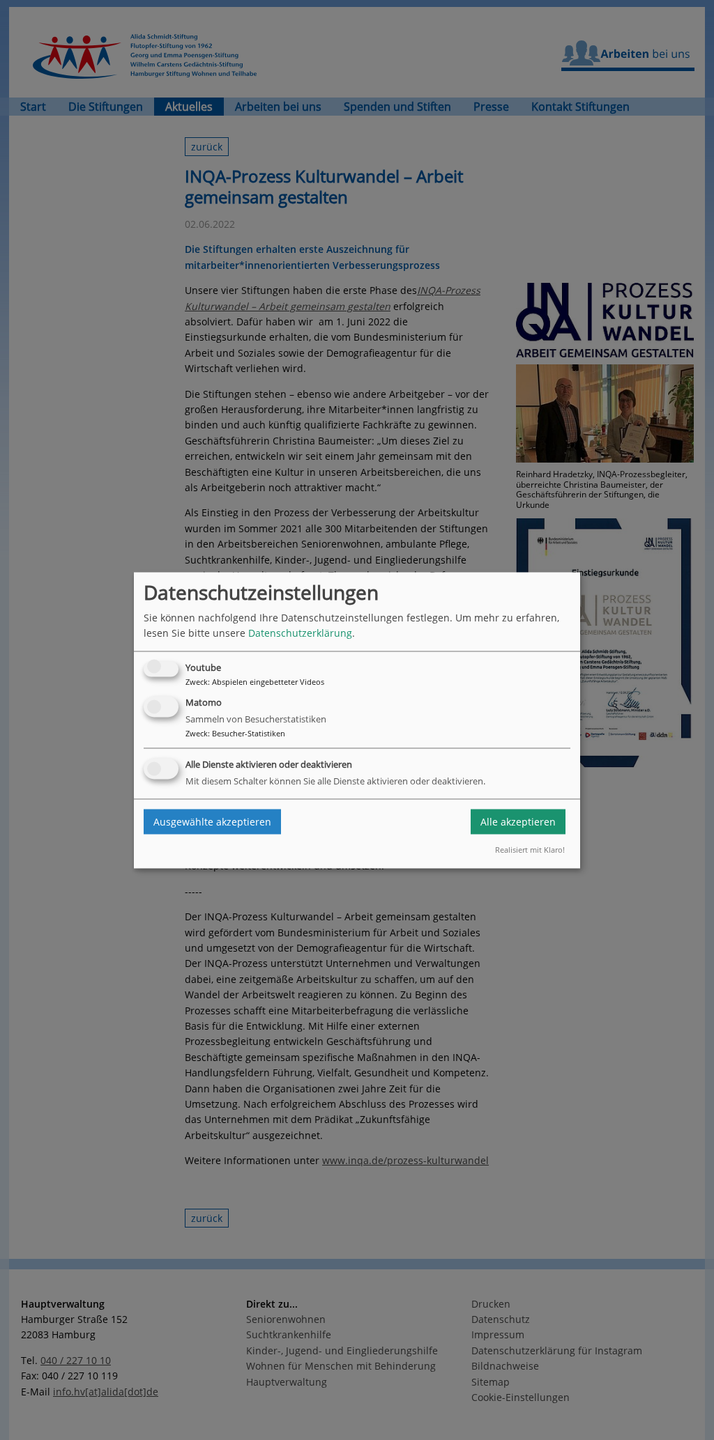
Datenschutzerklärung (300, 633)
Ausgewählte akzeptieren (212, 821)
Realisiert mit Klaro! (530, 850)
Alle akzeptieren (518, 821)
